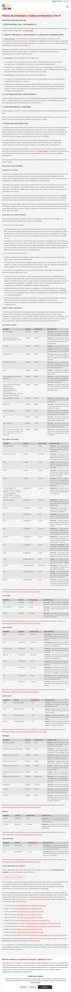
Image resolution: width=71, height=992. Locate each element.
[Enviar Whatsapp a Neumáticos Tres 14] (64, 1)
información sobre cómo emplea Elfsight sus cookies (21, 807)
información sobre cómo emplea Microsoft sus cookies (22, 834)
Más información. (36, 982)
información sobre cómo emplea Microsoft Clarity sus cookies (24, 732)
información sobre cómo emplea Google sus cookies (21, 592)
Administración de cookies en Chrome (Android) (42, 923)
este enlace (36, 941)
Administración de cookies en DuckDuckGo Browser (48, 935)
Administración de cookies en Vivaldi (30, 932)
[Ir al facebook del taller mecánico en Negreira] (67, 1)
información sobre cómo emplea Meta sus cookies (20, 692)
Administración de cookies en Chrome (32, 906)
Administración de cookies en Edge (29, 908)
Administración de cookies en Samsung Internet (43, 926)
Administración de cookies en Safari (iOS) (35, 920)
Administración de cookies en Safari (29, 914)
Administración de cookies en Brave (29, 929)
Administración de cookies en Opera (30, 917)
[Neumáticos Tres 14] (6, 7)
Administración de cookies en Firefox (30, 911)
